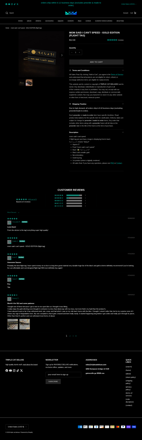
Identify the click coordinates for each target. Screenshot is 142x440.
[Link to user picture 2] (24, 324)
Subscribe (53, 381)
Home (7, 28)
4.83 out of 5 (32, 199)
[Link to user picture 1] (12, 324)
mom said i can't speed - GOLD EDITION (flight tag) (26, 28)
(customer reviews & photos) (103, 21)
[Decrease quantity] (71, 52)
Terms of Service (117, 74)
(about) (29, 21)
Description (73, 132)
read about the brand (30, 364)
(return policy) (131, 377)
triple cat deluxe (15, 432)
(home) (20, 21)
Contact (119, 163)
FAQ (112, 163)
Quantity (72, 48)
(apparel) (60, 21)
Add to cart (96, 62)
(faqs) (79, 21)
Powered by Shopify (27, 432)
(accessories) (49, 21)
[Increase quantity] (80, 52)
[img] (12, 219)
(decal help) (120, 21)
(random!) (71, 21)
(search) (129, 367)
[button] (59, 195)
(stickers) (38, 21)
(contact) (88, 21)
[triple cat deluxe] (71, 13)
